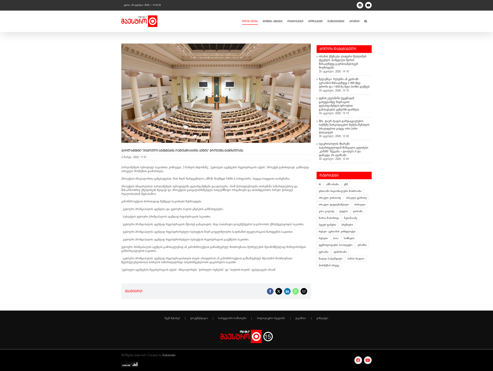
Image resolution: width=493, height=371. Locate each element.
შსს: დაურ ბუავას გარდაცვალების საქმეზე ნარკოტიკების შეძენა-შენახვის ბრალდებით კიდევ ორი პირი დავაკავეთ (344, 126)
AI (320, 184)
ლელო (343, 211)
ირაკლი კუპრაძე (356, 198)
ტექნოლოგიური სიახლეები (336, 245)
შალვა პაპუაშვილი (331, 258)
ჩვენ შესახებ (172, 318)
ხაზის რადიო (356, 258)
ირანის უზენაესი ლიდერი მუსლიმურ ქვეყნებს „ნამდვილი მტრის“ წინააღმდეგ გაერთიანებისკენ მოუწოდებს (342, 62)
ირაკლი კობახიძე (330, 198)
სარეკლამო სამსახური (232, 318)
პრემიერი (347, 225)
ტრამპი (362, 245)
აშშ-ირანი (332, 184)
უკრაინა (324, 252)
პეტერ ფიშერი (327, 225)
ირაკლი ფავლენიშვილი (334, 204)
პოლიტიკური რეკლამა (271, 318)
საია (336, 238)
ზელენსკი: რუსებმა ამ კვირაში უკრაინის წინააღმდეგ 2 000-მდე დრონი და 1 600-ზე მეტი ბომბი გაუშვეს (344, 83)
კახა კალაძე (326, 211)
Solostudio (168, 355)
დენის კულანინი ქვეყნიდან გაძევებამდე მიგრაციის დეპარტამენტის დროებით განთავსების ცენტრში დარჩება (339, 103)
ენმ (346, 184)
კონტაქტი (322, 318)
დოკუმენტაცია (199, 318)
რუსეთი (323, 238)
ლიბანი (358, 211)
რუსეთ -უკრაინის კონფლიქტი (337, 231)
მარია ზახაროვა (329, 218)
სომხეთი (349, 238)
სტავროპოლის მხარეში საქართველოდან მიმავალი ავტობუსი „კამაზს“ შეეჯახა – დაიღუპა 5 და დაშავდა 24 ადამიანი (343, 149)
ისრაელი (360, 204)
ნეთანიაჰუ (350, 218)
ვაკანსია (300, 318)
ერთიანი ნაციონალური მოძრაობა (340, 191)
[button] (365, 21)
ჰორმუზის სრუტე (329, 265)
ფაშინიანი (340, 252)
